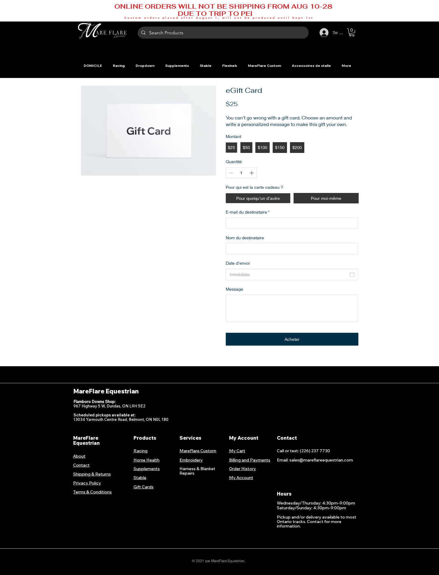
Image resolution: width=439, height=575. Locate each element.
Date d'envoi (238, 263)
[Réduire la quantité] (230, 173)
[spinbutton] (241, 173)
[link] (352, 32)
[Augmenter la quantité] (252, 173)
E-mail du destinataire (248, 211)
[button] (118, 65)
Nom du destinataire (245, 237)
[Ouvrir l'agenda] (352, 274)
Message (234, 289)
